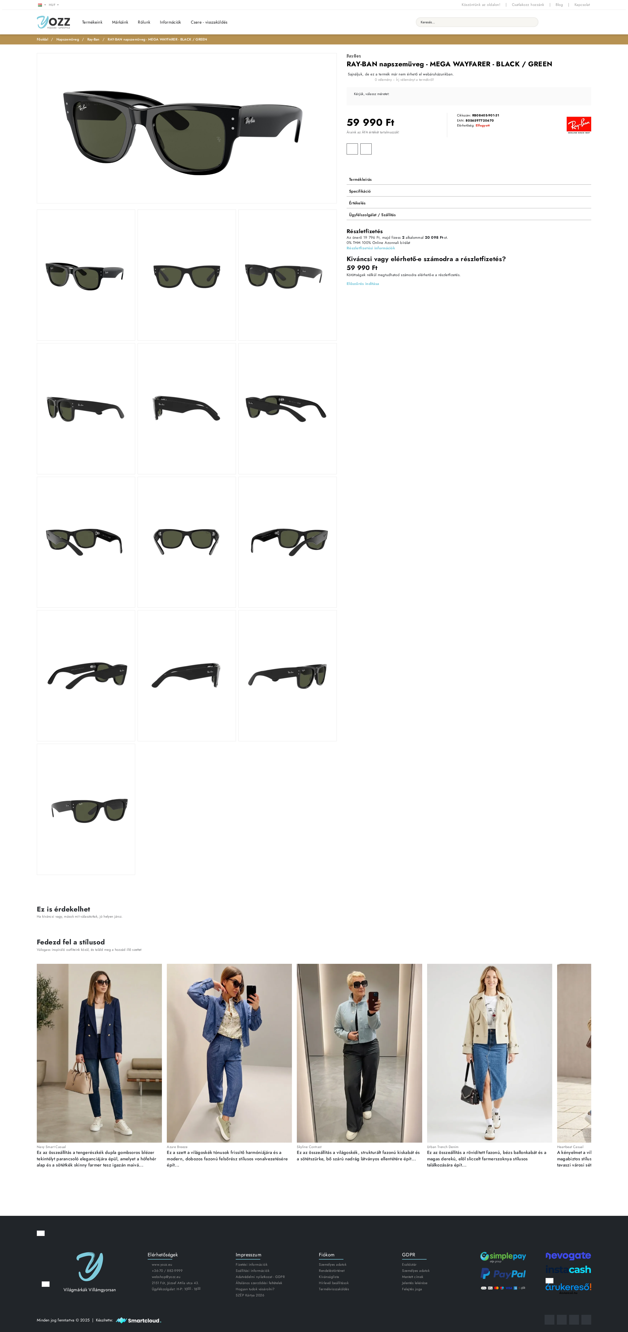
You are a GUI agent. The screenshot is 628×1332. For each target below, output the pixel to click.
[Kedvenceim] (551, 22)
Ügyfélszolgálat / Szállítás (372, 215)
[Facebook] (549, 1320)
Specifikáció (360, 191)
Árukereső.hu (568, 1292)
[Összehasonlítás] (563, 22)
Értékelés (357, 203)
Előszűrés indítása (363, 284)
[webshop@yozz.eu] (586, 1320)
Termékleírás (360, 179)
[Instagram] (562, 1320)
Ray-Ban (93, 39)
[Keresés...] (532, 22)
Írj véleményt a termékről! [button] (415, 79)
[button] (352, 148)
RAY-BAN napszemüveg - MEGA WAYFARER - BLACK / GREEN (157, 39)
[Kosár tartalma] (586, 22)
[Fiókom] (574, 22)
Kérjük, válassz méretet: (371, 94)
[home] (42, 39)
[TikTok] (574, 1320)
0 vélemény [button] (383, 79)
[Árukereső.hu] (568, 1286)
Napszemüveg (67, 39)
